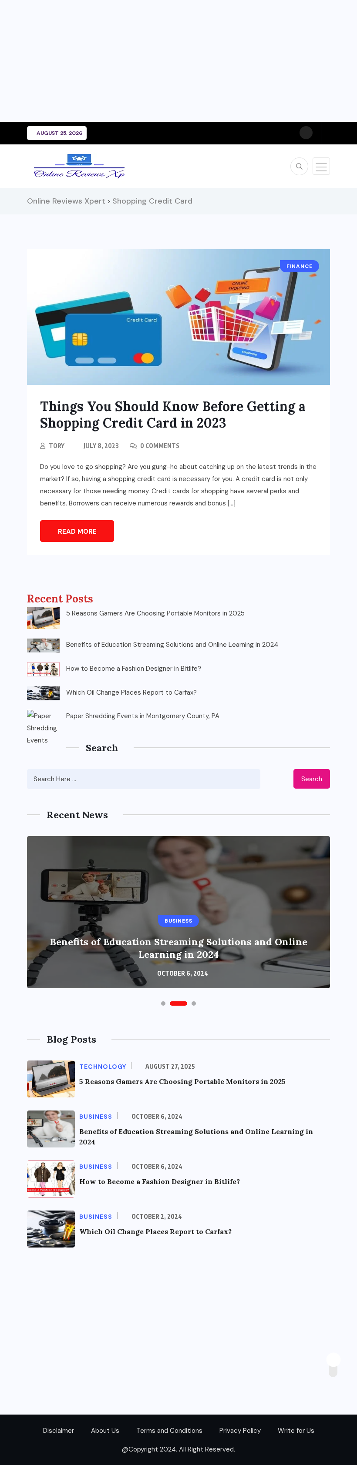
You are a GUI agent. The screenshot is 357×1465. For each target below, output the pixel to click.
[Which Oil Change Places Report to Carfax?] (43, 693)
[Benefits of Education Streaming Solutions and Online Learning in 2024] (43, 645)
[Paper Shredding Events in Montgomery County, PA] (43, 726)
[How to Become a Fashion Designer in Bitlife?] (43, 669)
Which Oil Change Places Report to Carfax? (131, 692)
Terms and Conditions (169, 1430)
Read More (77, 531)
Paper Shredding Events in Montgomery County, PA (142, 716)
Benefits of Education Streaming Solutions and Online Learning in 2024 (172, 644)
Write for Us (296, 1430)
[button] (163, 1003)
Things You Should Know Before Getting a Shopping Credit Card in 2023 (173, 414)
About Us (105, 1430)
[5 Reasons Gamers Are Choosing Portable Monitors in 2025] (43, 618)
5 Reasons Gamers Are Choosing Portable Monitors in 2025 (155, 613)
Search (311, 779)
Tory (56, 445)
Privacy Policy (240, 1430)
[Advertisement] (178, 61)
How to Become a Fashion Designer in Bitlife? (133, 668)
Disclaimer (58, 1430)
